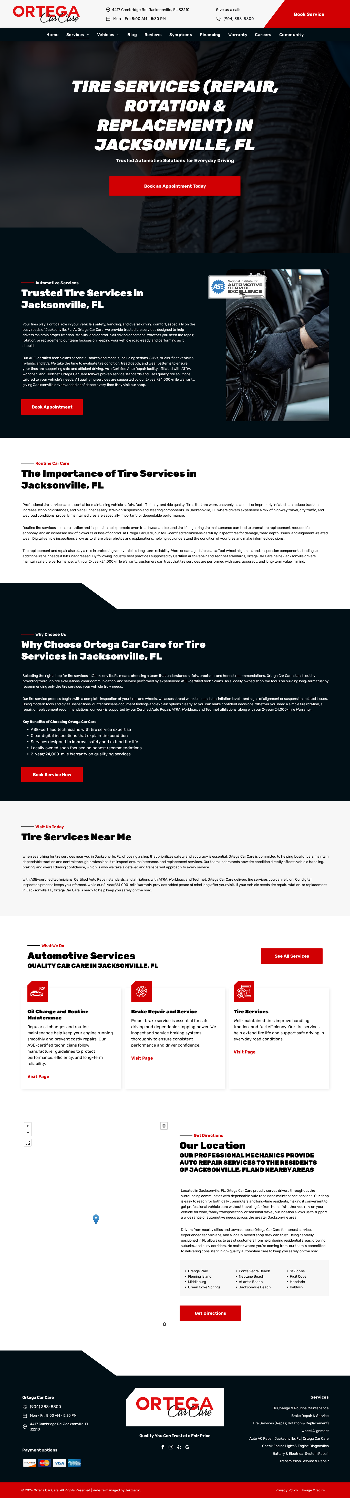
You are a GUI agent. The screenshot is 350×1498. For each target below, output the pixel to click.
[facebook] (162, 1448)
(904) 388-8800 (239, 18)
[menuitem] (53, 34)
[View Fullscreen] (27, 1142)
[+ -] (95, 1224)
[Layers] (164, 1125)
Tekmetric (133, 1490)
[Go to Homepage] (46, 8)
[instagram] (170, 1448)
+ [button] (27, 1125)
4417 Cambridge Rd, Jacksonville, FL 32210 (151, 9)
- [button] (27, 1132)
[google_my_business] (187, 1448)
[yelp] (179, 1448)
